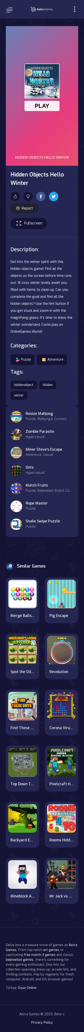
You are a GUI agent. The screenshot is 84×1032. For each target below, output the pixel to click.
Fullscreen (33, 223)
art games (51, 950)
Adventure (55, 359)
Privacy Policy (42, 1022)
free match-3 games (40, 955)
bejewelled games (20, 960)
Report (27, 208)
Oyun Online (27, 988)
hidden (48, 385)
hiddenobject (23, 385)
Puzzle (26, 359)
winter (19, 395)
